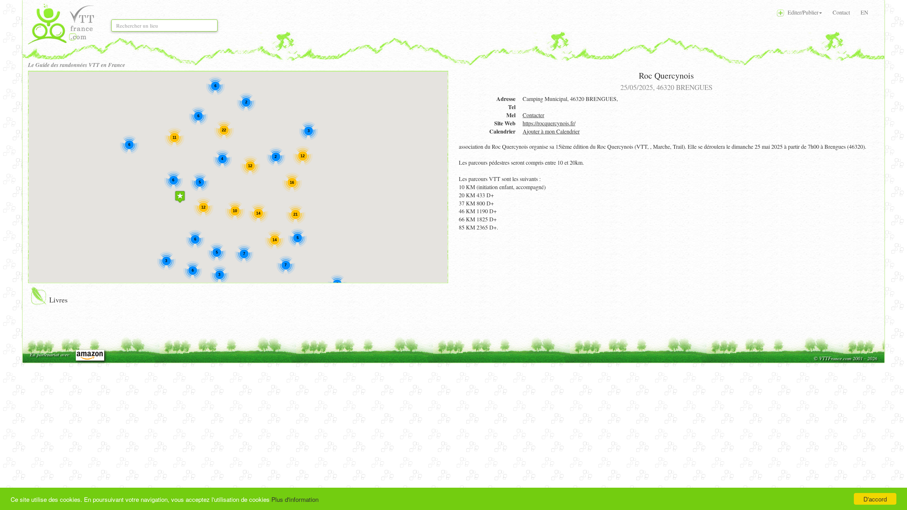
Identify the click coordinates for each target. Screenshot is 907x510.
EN (864, 12)
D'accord (875, 498)
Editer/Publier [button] (801, 12)
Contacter (533, 115)
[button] (180, 196)
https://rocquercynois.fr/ (549, 123)
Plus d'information (295, 499)
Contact (841, 12)
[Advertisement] (666, 284)
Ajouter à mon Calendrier (551, 131)
